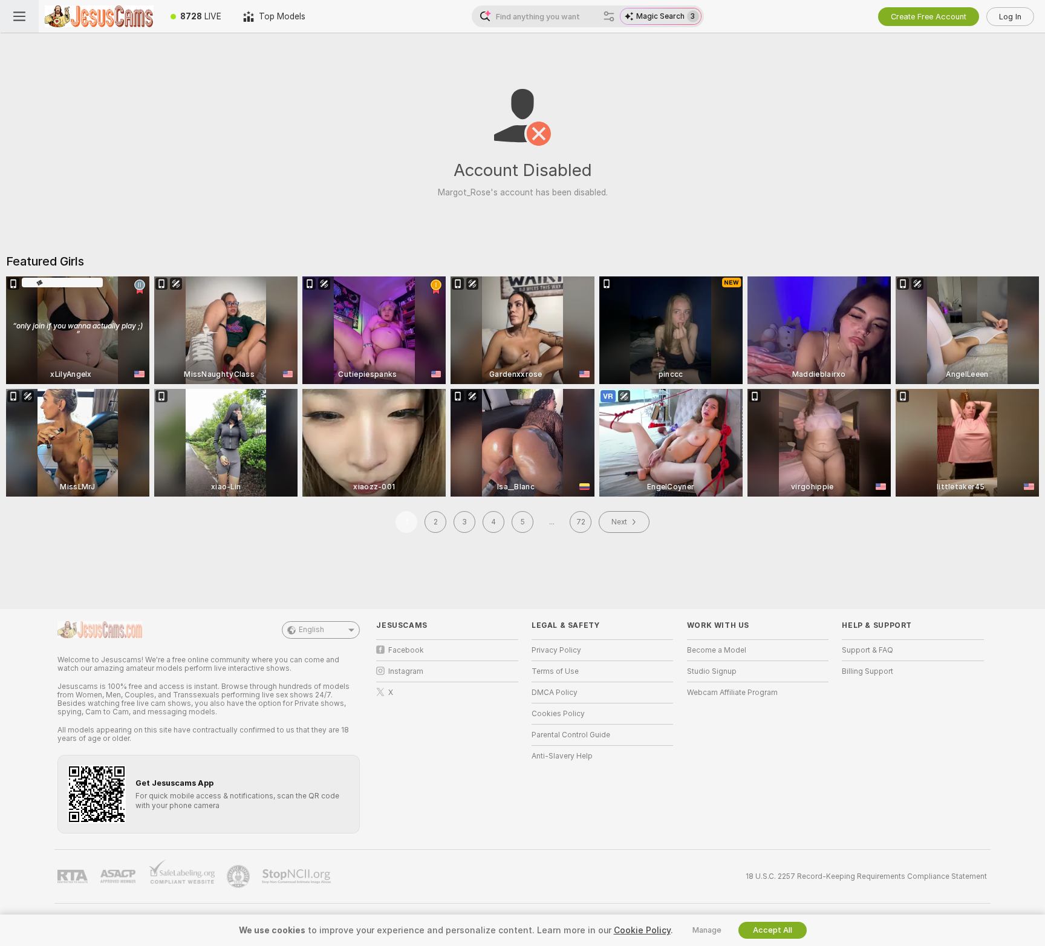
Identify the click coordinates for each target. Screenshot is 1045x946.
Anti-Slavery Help (562, 756)
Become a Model (716, 650)
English (311, 629)
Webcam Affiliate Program (732, 692)
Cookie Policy (642, 930)
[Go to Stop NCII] (297, 876)
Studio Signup (712, 671)
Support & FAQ (867, 650)
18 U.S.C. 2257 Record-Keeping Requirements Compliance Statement (866, 876)
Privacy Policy (556, 650)
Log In (1010, 16)
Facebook (406, 650)
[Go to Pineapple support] (239, 876)
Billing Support (867, 671)
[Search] (609, 16)
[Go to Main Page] (99, 16)
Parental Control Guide (571, 735)
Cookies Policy (558, 714)
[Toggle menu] (19, 16)
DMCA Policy (555, 692)
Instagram (405, 671)
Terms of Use (555, 671)
